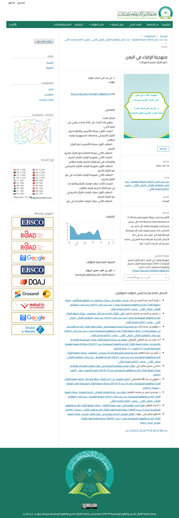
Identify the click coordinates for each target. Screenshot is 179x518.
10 (134, 430)
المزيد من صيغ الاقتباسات (138, 277)
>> (127, 430)
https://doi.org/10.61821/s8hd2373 (90, 94)
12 (140, 430)
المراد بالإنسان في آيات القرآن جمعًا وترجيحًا (107, 379)
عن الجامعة (153, 24)
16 (154, 430)
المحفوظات (150, 36)
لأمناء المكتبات (46, 100)
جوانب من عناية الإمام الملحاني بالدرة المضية (102, 392)
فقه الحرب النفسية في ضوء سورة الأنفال (123, 405)
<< (166, 430)
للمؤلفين (48, 94)
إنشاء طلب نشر (44, 41)
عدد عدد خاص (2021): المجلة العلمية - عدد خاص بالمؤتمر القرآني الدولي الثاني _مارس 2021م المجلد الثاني (116, 39)
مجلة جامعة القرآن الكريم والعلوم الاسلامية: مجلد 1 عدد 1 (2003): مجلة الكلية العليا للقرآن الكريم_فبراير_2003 (114, 418)
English (49, 68)
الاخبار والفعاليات (62, 24)
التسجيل (21, 3)
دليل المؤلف (97, 24)
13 (144, 430)
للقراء (50, 89)
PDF (162, 149)
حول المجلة (117, 24)
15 (150, 430)
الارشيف (78, 24)
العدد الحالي (135, 24)
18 (160, 430)
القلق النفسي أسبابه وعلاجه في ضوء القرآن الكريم (107, 414)
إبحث (11, 24)
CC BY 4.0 (28, 514)
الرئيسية (166, 24)
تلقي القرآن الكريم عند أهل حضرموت (105, 313)
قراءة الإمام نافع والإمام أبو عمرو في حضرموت (112, 353)
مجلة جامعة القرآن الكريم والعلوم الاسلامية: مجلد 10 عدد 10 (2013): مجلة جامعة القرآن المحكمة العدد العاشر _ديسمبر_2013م (112, 383)
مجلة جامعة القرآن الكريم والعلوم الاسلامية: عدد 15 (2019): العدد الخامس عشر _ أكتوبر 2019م (115, 372)
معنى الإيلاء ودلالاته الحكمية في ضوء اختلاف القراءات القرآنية (102, 366)
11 (137, 430)
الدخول (11, 3)
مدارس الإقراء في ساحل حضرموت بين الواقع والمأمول (100, 300)
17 (157, 430)
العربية (49, 62)
